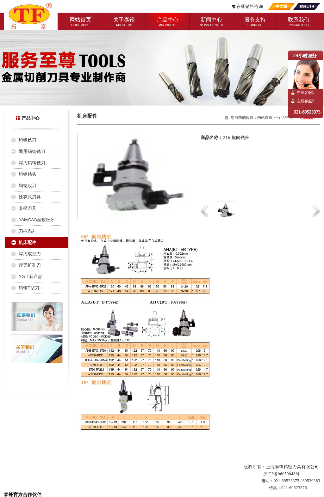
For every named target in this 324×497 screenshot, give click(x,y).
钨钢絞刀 (27, 185)
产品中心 (286, 117)
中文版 (281, 6)
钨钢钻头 (27, 174)
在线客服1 (305, 92)
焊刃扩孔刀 (30, 265)
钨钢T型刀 (29, 287)
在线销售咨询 (249, 6)
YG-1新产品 (30, 276)
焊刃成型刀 (30, 253)
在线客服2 (305, 101)
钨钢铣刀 (27, 139)
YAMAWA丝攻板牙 (37, 219)
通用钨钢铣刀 (32, 151)
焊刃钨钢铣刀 (32, 162)
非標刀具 (27, 208)
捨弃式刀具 (30, 196)
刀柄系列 (27, 230)
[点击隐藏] (306, 70)
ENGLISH (307, 6)
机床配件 (27, 242)
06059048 (287, 473)
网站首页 (264, 117)
